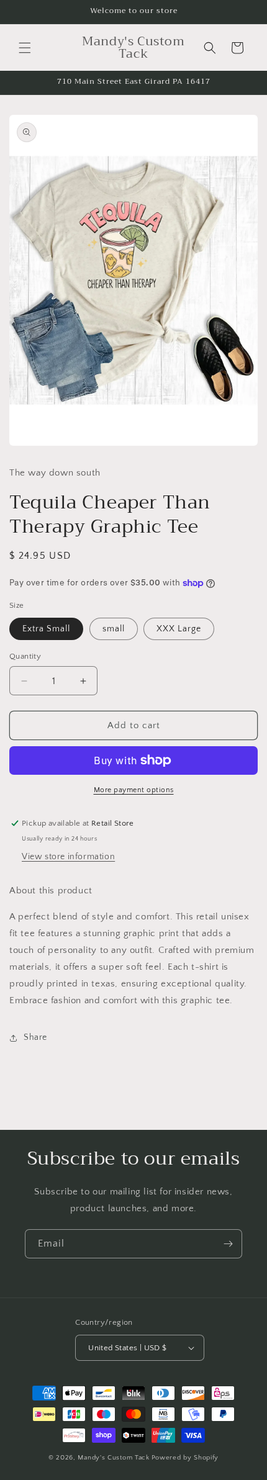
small (113, 629)
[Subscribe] (228, 1243)
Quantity (25, 656)
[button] (24, 47)
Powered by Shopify (185, 1457)
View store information (68, 857)
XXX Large (178, 629)
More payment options (134, 790)
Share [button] (35, 1037)
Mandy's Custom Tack (113, 1457)
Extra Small (46, 629)
